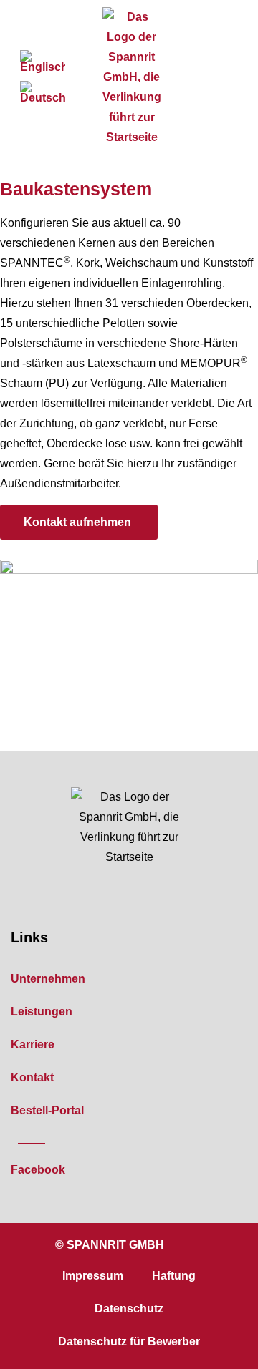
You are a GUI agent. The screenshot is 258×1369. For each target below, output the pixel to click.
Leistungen (41, 1011)
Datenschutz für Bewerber (129, 1341)
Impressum (92, 1276)
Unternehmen (48, 979)
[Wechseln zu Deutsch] (42, 92)
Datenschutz (129, 1308)
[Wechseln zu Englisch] (42, 62)
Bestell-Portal (47, 1110)
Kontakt (32, 1077)
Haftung (174, 1276)
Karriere (32, 1044)
